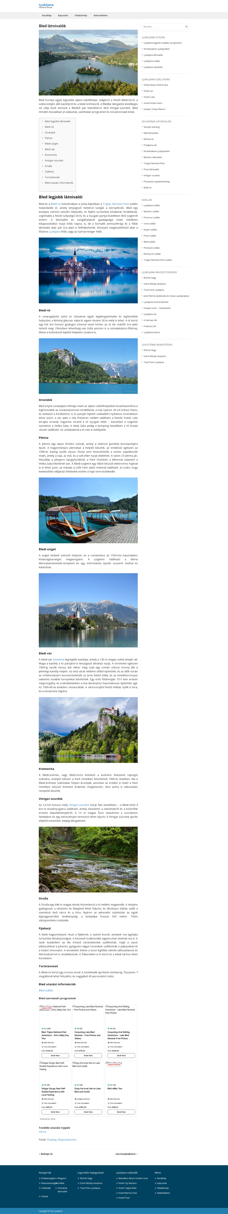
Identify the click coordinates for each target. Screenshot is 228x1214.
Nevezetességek (49, 1183)
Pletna (48, 138)
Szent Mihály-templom (155, 283)
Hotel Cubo (149, 97)
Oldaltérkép (81, 15)
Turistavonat (52, 177)
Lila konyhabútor (125, 1153)
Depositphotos (67, 1139)
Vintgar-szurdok (54, 160)
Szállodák (46, 1188)
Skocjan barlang (152, 126)
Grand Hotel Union (153, 103)
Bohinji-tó (47, 1153)
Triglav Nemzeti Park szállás (158, 260)
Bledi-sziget (51, 143)
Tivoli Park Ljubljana (154, 289)
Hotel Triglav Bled (127, 1188)
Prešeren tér (150, 326)
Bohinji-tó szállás (152, 253)
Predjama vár (150, 145)
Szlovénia (58, 659)
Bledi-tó (49, 126)
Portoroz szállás (152, 217)
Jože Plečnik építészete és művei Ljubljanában (166, 296)
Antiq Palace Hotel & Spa (156, 84)
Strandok (50, 132)
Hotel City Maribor (127, 1183)
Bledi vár (50, 149)
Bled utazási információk (59, 182)
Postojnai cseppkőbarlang (157, 181)
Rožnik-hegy (150, 277)
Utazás (44, 1196)
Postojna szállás (152, 247)
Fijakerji (49, 171)
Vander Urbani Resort (154, 109)
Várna (42, 1131)
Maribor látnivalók (153, 157)
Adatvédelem (101, 15)
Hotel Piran (124, 1197)
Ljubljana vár (150, 314)
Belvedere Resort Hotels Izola (133, 1178)
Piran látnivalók (151, 169)
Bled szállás (46, 990)
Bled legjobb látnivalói (57, 121)
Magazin (62, 1178)
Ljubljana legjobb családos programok (163, 42)
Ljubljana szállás (152, 61)
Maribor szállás (151, 211)
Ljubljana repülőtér (153, 67)
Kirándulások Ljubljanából (157, 48)
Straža (48, 166)
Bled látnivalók (151, 133)
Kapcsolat (63, 15)
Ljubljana (46, 5)
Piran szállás (150, 235)
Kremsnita (51, 154)
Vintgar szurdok (152, 175)
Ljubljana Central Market (156, 302)
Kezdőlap (46, 15)
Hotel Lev (148, 91)
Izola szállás (150, 223)
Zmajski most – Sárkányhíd (157, 308)
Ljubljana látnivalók (153, 55)
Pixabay (52, 1139)
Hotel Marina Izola (127, 1192)
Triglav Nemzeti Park (116, 204)
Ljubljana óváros (152, 332)
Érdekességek (48, 1178)
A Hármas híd (150, 320)
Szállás (61, 1183)
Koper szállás (150, 229)
